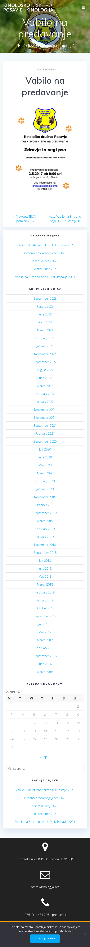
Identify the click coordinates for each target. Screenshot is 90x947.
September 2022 (45, 362)
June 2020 (45, 457)
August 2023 (45, 306)
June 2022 (45, 378)
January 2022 (45, 402)
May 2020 (45, 465)
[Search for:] (45, 768)
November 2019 (45, 497)
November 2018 (45, 545)
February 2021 (45, 433)
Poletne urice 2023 (45, 269)
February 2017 (45, 648)
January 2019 (45, 537)
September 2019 (45, 513)
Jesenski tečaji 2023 (45, 261)
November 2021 (45, 418)
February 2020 (45, 481)
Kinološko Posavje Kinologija (28, 7)
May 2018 (45, 576)
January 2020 (45, 489)
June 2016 (45, 664)
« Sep (43, 757)
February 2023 (45, 338)
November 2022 (45, 354)
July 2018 (45, 561)
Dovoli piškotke (45, 938)
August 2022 (45, 370)
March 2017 (45, 640)
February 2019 (45, 529)
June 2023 (45, 314)
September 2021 (45, 426)
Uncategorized (45, 69)
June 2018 (45, 568)
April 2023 (45, 322)
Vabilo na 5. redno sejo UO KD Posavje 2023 (45, 277)
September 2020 (45, 441)
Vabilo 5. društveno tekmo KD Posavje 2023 (45, 245)
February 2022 (45, 394)
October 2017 (45, 608)
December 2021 (45, 410)
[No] (85, 934)
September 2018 (45, 553)
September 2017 (45, 616)
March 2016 (45, 672)
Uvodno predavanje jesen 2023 (45, 253)
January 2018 (45, 600)
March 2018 (45, 584)
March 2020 (45, 473)
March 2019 (45, 521)
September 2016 (45, 656)
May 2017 (45, 632)
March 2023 (45, 330)
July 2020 (45, 449)
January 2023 (45, 346)
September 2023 (45, 298)
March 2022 (45, 386)
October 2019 (45, 505)
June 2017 (45, 624)
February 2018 (45, 592)
